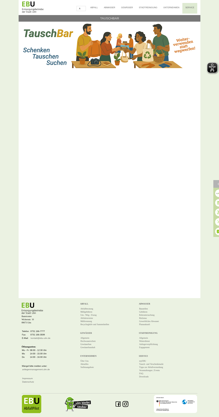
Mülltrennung (86, 321)
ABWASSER (109, 7)
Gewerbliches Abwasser (149, 321)
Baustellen (143, 309)
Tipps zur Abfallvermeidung (151, 367)
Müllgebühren (86, 312)
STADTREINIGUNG (148, 7)
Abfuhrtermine (86, 318)
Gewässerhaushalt (87, 347)
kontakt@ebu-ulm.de (40, 338)
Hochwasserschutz (88, 341)
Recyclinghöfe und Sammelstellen (94, 324)
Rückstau (143, 318)
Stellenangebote (87, 367)
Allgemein (84, 338)
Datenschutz (28, 382)
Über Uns (84, 361)
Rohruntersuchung (146, 315)
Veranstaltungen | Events (149, 370)
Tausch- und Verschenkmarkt (151, 364)
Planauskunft (144, 324)
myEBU (142, 361)
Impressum (27, 378)
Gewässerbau (85, 344)
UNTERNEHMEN (171, 7)
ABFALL (94, 7)
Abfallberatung (86, 309)
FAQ (141, 373)
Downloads (144, 377)
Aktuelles (84, 364)
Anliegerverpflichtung (148, 344)
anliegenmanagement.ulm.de (36, 369)
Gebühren (143, 312)
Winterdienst (144, 341)
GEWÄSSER (127, 7)
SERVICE (189, 7)
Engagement (144, 347)
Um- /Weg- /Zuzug (88, 315)
